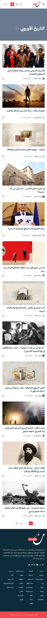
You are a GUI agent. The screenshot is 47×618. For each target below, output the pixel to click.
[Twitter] (40, 564)
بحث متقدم (10, 587)
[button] (42, 4)
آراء (42, 583)
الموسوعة (20, 595)
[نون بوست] (36, 4)
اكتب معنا (10, 579)
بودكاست (20, 587)
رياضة (41, 591)
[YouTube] (37, 564)
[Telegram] (32, 564)
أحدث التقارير (19, 571)
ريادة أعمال (29, 583)
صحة (31, 599)
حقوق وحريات (39, 579)
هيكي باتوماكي (36, 235)
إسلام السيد (37, 118)
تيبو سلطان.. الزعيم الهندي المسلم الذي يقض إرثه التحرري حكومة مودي (25, 429)
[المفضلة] (12, 4)
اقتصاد (31, 571)
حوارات (21, 583)
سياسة (41, 571)
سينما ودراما (29, 591)
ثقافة (31, 603)
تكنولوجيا (40, 599)
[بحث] (20, 4)
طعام (31, 595)
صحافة (31, 575)
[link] (17, 28)
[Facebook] (42, 564)
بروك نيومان (37, 79)
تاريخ (42, 587)
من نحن (11, 571)
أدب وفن (30, 579)
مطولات (21, 579)
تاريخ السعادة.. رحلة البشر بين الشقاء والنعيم (26, 110)
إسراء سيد (38, 356)
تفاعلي (21, 591)
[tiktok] (29, 565)
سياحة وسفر (29, 587)
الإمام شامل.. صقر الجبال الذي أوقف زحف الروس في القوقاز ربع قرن (26, 469)
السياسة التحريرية (8, 583)
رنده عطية (38, 157)
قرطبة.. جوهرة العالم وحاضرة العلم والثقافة (26, 149)
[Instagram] (34, 564)
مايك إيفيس (37, 436)
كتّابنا (12, 575)
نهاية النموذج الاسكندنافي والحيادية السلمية (26, 228)
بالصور (21, 599)
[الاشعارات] (17, 4)
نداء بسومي (37, 196)
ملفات (21, 575)
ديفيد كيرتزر (37, 276)
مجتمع (41, 575)
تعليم (41, 595)
